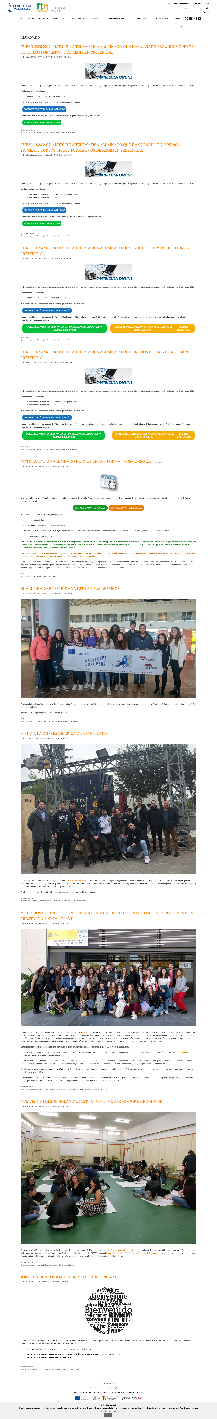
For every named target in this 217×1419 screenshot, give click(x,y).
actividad (26, 901)
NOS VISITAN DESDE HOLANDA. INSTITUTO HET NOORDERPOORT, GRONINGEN (92, 1101)
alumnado (26, 132)
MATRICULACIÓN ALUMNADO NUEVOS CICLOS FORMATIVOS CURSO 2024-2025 (91, 461)
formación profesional (70, 721)
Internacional (142, 18)
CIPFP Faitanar (36, 721)
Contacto (178, 18)
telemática (73, 132)
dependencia (53, 1089)
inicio (71, 1369)
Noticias (31, 18)
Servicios (95, 18)
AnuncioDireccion (29, 130)
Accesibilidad (138, 1392)
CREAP (86, 1032)
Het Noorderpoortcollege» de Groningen (124, 1250)
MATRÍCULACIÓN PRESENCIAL (90, 508)
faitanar (65, 1369)
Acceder (206, 12)
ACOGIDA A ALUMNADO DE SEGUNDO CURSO (49, 1357)
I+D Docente (160, 18)
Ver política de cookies (108, 1411)
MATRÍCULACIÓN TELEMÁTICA (126, 508)
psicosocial (90, 1089)
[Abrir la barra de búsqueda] (181, 26)
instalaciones (81, 901)
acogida (26, 1369)
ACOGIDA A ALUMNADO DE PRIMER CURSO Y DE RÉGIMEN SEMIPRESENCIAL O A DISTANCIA (74, 1354)
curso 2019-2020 (49, 721)
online (58, 132)
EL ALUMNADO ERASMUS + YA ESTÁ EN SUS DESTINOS (70, 588)
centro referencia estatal (39, 1089)
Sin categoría (28, 719)
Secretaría (57, 18)
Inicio (20, 18)
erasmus (59, 721)
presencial (65, 132)
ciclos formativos (45, 901)
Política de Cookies (107, 1392)
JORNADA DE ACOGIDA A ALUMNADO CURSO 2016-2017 (70, 1277)
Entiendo (108, 1415)
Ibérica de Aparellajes (77, 880)
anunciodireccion (37, 132)
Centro (42, 18)
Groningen (53, 1265)
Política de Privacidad (91, 1392)
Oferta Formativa (77, 18)
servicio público (101, 1089)
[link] (186, 18)
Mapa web (120, 1392)
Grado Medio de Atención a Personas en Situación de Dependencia (132, 1253)
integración (82, 1089)
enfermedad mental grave (68, 1089)
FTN (46, 132)
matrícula (52, 132)
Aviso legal (78, 1392)
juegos (71, 1265)
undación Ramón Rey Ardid (184, 1052)
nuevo (54, 576)
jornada (76, 1369)
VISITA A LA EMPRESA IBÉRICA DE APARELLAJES (64, 733)
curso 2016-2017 (55, 1369)
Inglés (66, 1265)
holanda (60, 1265)
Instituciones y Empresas (118, 18)
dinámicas (44, 1265)
